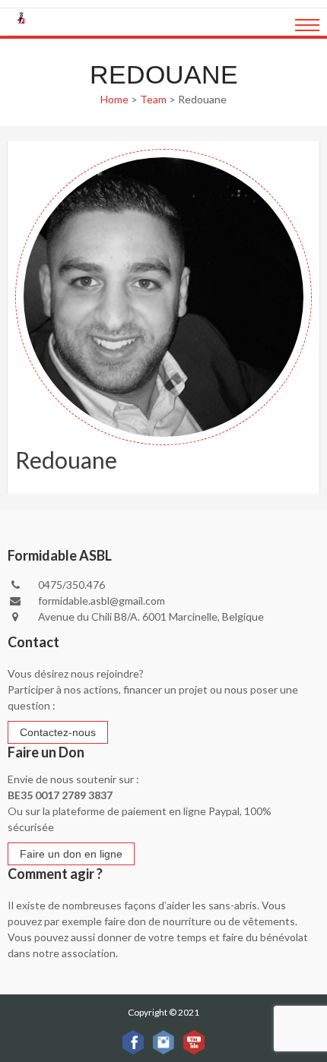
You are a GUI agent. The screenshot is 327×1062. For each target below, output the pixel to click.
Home (114, 99)
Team (153, 99)
